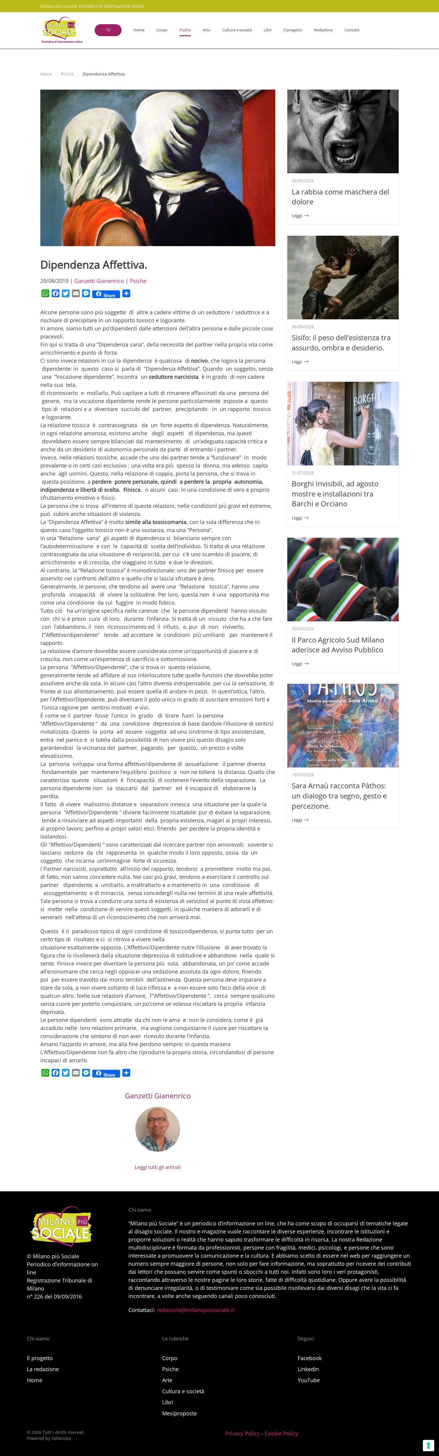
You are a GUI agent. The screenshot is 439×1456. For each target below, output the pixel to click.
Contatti (352, 30)
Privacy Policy (242, 1433)
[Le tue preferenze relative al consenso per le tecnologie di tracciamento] (428, 1445)
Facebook (310, 1358)
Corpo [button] (162, 30)
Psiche (138, 280)
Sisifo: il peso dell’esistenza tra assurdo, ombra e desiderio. (341, 342)
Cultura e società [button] (237, 30)
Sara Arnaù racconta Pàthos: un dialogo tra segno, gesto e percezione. (339, 795)
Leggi (297, 215)
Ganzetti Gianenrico (99, 280)
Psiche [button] (185, 30)
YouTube (309, 1380)
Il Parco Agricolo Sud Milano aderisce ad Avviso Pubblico (338, 645)
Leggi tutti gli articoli (158, 1167)
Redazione (323, 30)
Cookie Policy (281, 1433)
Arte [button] (206, 30)
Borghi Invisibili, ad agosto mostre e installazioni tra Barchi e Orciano (335, 493)
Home (139, 30)
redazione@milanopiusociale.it (195, 1310)
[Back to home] (61, 30)
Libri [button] (267, 30)
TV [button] (108, 30)
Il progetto (292, 30)
